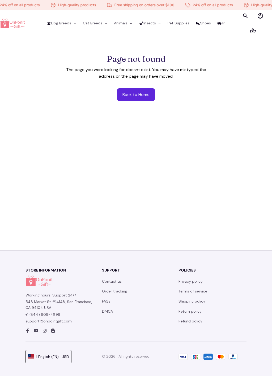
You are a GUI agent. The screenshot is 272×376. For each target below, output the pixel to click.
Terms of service (192, 291)
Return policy (190, 311)
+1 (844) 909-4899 (43, 314)
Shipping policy (191, 301)
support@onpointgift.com (49, 321)
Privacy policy (190, 281)
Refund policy (190, 321)
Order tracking (114, 291)
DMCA (107, 311)
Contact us (112, 281)
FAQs (106, 301)
